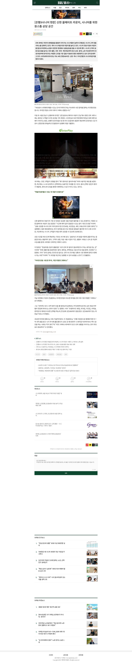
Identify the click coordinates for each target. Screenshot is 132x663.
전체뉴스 (47, 7)
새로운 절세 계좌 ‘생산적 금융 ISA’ (49, 607)
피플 (54, 7)
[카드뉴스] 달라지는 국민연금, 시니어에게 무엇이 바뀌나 (52, 347)
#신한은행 (51, 354)
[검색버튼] (97, 3)
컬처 (73, 7)
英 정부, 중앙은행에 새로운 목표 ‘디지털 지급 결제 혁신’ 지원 (54, 349)
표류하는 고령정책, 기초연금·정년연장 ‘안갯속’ (52, 368)
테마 (85, 7)
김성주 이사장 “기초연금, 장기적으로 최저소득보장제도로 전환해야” (58, 365)
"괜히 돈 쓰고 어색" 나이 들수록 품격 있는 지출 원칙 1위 (51, 578)
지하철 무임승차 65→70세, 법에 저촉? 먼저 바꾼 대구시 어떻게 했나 (51, 632)
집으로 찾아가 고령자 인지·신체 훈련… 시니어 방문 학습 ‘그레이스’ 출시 (49, 425)
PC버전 (51, 655)
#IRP (66, 354)
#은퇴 (44, 354)
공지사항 (65, 655)
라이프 (67, 7)
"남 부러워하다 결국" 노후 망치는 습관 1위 (51, 641)
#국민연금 (59, 354)
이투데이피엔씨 (65, 660)
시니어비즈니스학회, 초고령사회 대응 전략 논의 (49, 415)
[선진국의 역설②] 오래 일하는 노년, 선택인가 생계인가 (51, 561)
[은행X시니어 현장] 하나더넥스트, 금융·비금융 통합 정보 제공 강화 (55, 344)
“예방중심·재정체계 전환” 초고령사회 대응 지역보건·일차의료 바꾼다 (58, 371)
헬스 (60, 7)
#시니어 (37, 354)
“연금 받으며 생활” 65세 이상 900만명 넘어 (51, 544)
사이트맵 (80, 655)
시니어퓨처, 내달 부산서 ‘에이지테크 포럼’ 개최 (49, 394)
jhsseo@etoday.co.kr (49, 332)
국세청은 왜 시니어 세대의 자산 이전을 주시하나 (51, 553)
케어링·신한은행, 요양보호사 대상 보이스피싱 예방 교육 (49, 404)
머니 (79, 7)
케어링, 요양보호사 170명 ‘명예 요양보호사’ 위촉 (48, 435)
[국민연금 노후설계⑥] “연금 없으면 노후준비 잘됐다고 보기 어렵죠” (51, 624)
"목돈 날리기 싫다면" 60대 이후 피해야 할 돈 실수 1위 (51, 570)
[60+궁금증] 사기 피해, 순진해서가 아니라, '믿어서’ (51, 615)
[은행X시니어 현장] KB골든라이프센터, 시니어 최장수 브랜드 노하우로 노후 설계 (59, 342)
